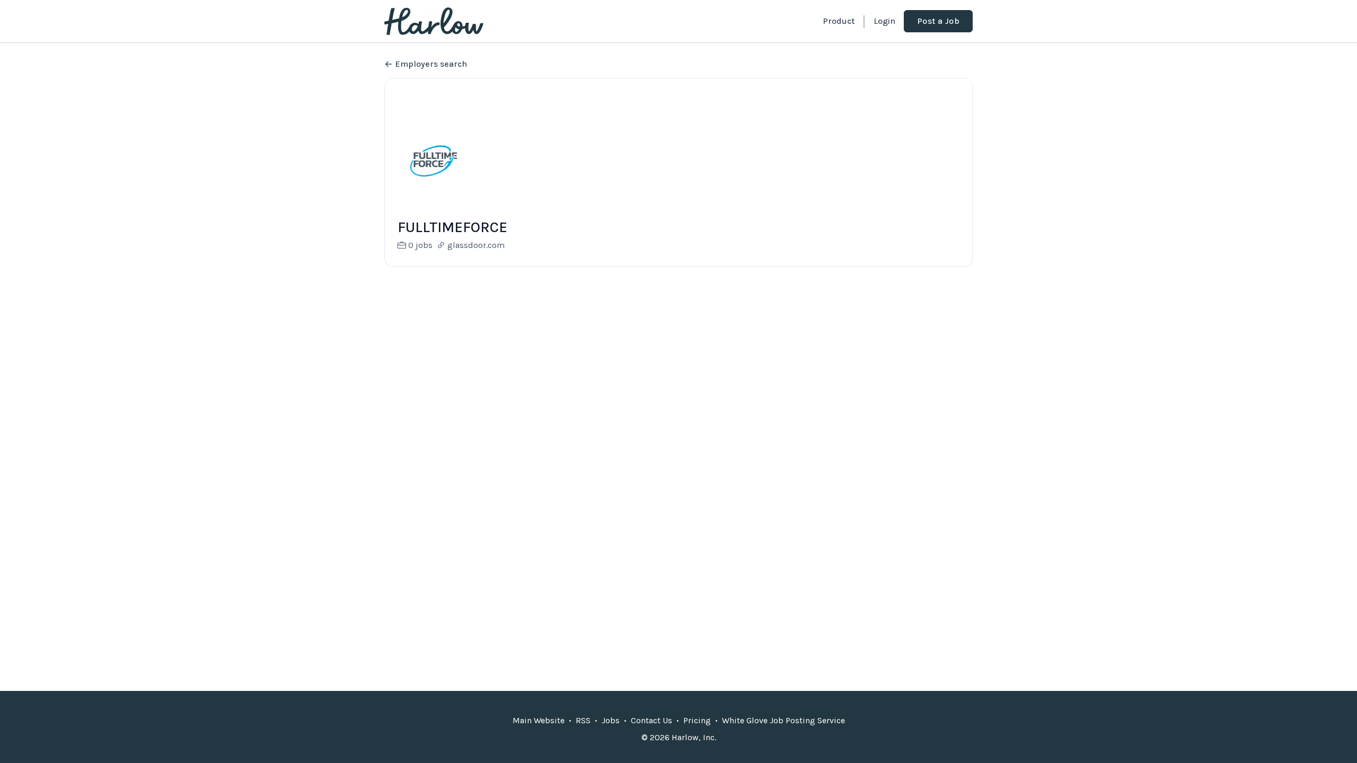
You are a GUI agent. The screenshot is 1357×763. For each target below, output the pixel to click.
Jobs (611, 720)
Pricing (697, 720)
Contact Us (651, 720)
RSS (583, 720)
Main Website (539, 720)
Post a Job (938, 21)
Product (838, 21)
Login (884, 21)
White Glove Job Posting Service (783, 720)
